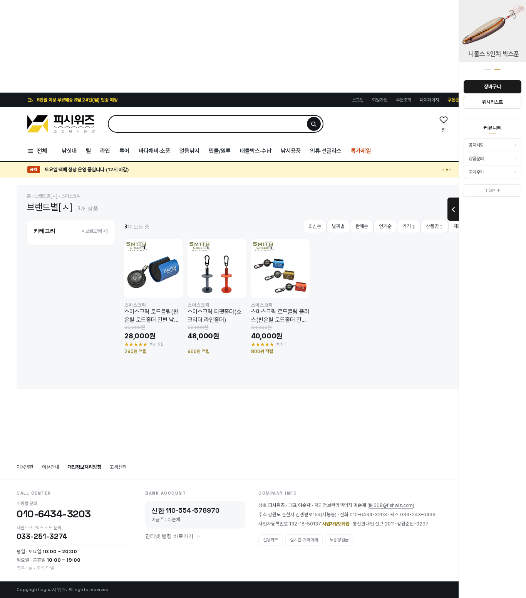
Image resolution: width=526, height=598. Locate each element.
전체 (42, 150)
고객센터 (118, 467)
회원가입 (379, 100)
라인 (105, 150)
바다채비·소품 (154, 150)
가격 (408, 226)
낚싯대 (69, 150)
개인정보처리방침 (84, 467)
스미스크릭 (70, 196)
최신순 (314, 226)
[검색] (314, 124)
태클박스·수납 (255, 150)
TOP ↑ (493, 190)
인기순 (385, 226)
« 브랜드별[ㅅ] (95, 231)
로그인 (358, 100)
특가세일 (361, 150)
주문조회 (403, 100)
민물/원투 (220, 150)
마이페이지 (429, 100)
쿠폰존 (453, 100)
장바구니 (492, 87)
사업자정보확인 (335, 524)
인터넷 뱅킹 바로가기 (169, 536)
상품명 (434, 226)
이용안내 (50, 467)
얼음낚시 (189, 150)
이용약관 (25, 467)
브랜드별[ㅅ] (46, 196)
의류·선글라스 (326, 150)
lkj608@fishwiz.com (391, 505)
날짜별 (338, 226)
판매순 (361, 226)
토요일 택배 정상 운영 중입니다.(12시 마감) (87, 169)
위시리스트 (492, 102)
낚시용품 (291, 150)
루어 (124, 150)
